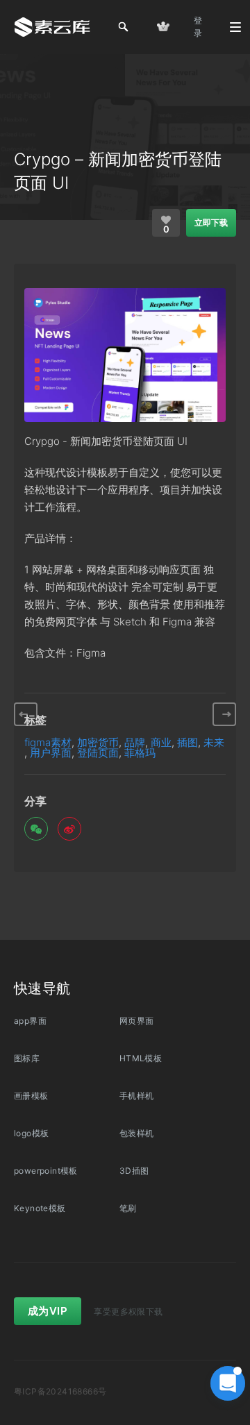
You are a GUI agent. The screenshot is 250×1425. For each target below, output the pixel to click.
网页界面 (136, 1020)
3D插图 (134, 1170)
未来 (213, 742)
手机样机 (136, 1095)
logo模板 (31, 1133)
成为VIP (47, 1310)
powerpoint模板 (46, 1170)
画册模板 (31, 1095)
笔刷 (128, 1208)
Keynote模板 (40, 1208)
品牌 (134, 742)
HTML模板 (140, 1058)
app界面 (30, 1020)
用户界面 (51, 753)
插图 (187, 742)
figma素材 (48, 742)
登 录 (198, 26)
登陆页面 (98, 753)
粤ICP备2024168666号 (60, 1391)
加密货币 (98, 742)
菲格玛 (140, 753)
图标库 (27, 1058)
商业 (161, 742)
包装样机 (136, 1133)
